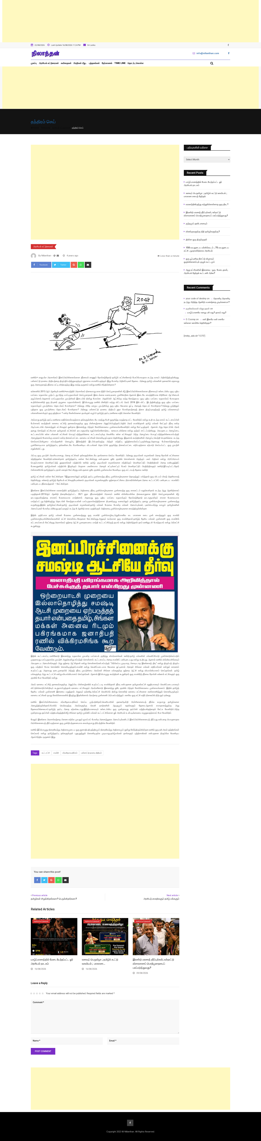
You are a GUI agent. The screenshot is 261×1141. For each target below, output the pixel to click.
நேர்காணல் (107, 63)
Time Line (120, 63)
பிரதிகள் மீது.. (80, 63)
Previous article (39, 895)
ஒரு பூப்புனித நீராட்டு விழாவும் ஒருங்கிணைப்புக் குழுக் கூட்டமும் (199, 260)
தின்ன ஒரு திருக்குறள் (196, 239)
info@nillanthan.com (208, 53)
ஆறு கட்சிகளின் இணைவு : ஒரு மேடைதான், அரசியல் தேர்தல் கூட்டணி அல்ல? (206, 271)
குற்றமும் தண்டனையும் (196, 223)
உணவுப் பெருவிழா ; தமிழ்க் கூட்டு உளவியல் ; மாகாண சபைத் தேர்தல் (206, 195)
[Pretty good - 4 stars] (39, 993)
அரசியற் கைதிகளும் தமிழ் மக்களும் (161, 898)
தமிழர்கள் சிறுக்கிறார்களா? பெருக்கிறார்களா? (54, 898)
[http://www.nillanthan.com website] (54, 255)
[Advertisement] (130, 21)
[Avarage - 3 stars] (36, 993)
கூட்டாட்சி (46, 753)
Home (36, 128)
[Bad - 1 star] (31, 993)
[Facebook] (37, 880)
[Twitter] (44, 880)
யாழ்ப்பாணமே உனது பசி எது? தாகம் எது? (206, 312)
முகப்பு (34, 63)
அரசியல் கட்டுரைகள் (49, 63)
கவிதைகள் (66, 63)
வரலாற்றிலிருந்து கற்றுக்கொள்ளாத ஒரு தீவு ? (207, 204)
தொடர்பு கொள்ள (136, 63)
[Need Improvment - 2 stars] (34, 993)
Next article (172, 895)
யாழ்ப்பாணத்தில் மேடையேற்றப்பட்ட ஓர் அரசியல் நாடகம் (203, 184)
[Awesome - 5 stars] (42, 993)
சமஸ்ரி (56, 753)
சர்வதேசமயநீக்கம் (70, 753)
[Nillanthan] (57, 255)
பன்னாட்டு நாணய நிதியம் (91, 753)
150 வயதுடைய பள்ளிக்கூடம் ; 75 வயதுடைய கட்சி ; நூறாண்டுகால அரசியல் (206, 249)
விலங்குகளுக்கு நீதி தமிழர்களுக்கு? (203, 231)
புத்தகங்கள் (94, 63)
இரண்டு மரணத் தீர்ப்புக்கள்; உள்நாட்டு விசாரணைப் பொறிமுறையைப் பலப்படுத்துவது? (153, 963)
